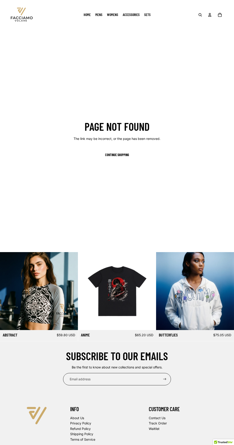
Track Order (158, 423)
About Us (77, 418)
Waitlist (154, 429)
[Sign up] (165, 379)
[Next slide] (71, 291)
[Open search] (200, 15)
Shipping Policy (81, 434)
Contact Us (157, 418)
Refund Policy (80, 429)
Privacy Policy (80, 423)
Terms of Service (82, 439)
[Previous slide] (7, 291)
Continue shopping (117, 155)
